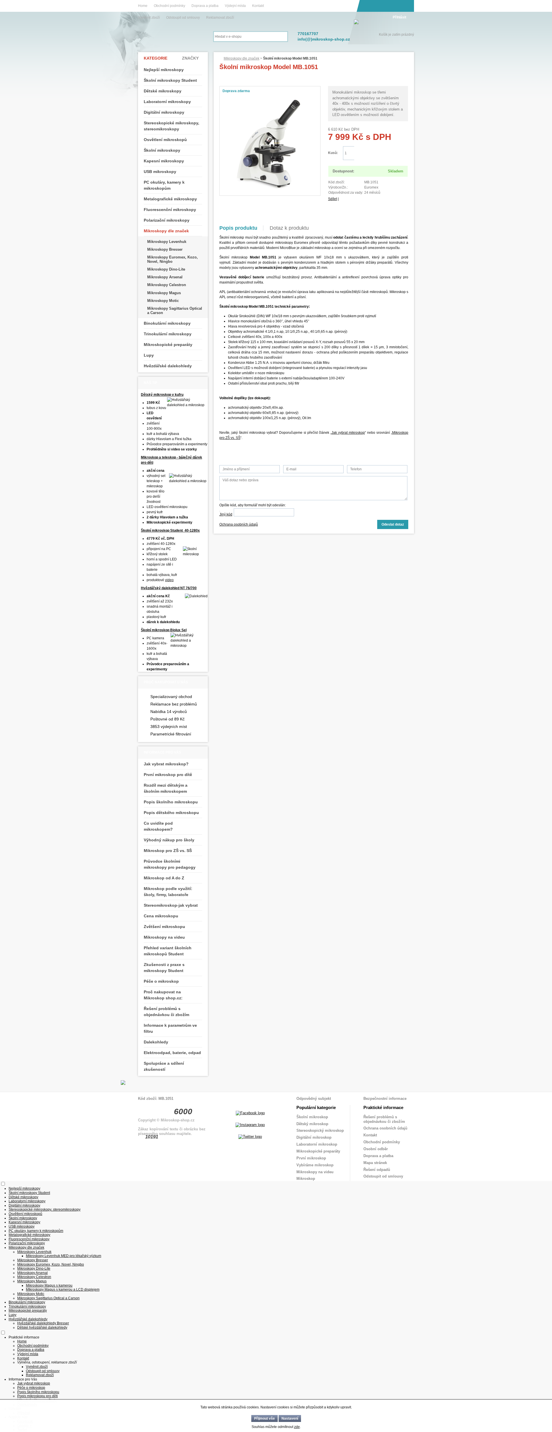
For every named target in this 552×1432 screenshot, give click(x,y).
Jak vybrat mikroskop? (166, 764)
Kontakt (258, 6)
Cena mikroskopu (161, 916)
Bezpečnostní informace (385, 1098)
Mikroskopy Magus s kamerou (49, 1285)
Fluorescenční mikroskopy (170, 209)
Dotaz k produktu (289, 228)
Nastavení (289, 1418)
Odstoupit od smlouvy (183, 18)
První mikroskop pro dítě (168, 774)
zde (297, 1427)
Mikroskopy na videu (164, 937)
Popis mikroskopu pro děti (37, 1396)
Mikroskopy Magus (164, 293)
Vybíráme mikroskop (315, 1165)
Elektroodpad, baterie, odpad (172, 1052)
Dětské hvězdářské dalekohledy (42, 1327)
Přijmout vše (264, 1418)
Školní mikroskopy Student (170, 80)
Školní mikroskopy (162, 150)
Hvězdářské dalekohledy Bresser (43, 1323)
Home (142, 6)
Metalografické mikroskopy (170, 199)
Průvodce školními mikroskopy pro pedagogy (169, 864)
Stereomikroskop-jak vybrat (171, 905)
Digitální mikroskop (313, 1137)
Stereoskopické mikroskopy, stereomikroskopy (171, 126)
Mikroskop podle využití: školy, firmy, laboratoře (168, 891)
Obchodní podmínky (169, 6)
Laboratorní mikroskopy (167, 101)
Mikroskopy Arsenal (165, 277)
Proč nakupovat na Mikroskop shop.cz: (163, 995)
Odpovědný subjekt (313, 1098)
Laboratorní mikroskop (316, 1144)
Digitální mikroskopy (164, 112)
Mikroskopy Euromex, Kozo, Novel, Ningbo (172, 259)
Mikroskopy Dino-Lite (166, 269)
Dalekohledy (156, 1042)
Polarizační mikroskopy (166, 220)
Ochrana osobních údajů (238, 524)
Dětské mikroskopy (162, 91)
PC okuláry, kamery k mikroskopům (164, 185)
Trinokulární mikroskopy (167, 334)
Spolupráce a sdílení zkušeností (164, 1066)
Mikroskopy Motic (163, 300)
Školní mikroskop (312, 1117)
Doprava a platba (204, 6)
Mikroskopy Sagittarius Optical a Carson (174, 310)
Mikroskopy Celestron (166, 285)
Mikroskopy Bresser (165, 249)
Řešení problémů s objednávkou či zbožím (166, 1011)
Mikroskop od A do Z (164, 878)
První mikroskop (311, 1158)
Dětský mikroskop (312, 1124)
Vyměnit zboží (149, 18)
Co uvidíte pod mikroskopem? (158, 826)
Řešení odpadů (376, 1169)
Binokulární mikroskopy (167, 323)
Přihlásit (399, 17)
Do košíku (381, 153)
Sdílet (332, 199)
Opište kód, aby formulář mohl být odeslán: (252, 505)
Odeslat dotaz (393, 524)
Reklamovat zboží (220, 18)
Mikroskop (305, 1178)
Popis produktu (238, 228)
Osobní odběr (375, 1149)
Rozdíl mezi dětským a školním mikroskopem (165, 788)
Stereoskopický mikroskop (320, 1130)
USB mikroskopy (160, 171)
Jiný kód (225, 514)
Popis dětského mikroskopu (171, 812)
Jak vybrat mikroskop (348, 433)
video (169, 580)
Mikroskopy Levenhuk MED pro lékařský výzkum (63, 1256)
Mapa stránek (375, 1163)
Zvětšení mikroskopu (164, 926)
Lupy (149, 355)
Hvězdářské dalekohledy (168, 366)
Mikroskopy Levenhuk (166, 241)
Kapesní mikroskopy (164, 161)
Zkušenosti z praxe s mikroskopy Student (164, 967)
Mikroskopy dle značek (241, 58)
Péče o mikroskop (161, 981)
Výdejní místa (235, 6)
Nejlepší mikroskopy (164, 69)
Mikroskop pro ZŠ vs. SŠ (168, 850)
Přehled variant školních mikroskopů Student (167, 951)
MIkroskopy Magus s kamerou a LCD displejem (62, 1290)
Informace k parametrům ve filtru (170, 1028)
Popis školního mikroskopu (171, 802)
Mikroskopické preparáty (168, 344)
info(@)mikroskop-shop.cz (324, 39)
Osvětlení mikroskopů (165, 139)
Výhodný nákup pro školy (169, 840)
